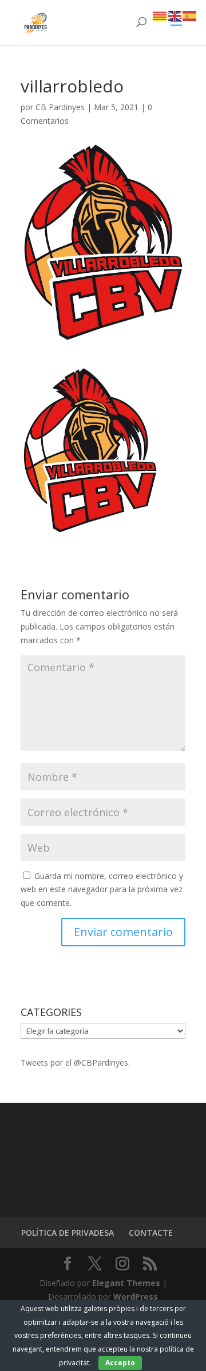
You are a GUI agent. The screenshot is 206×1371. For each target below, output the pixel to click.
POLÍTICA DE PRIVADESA (67, 1232)
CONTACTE (151, 1232)
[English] (175, 15)
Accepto (120, 1363)
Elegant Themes (126, 1282)
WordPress (135, 1296)
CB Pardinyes (60, 107)
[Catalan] (160, 15)
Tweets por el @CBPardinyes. (75, 1062)
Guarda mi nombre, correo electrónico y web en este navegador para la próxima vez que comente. (102, 889)
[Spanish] (190, 15)
